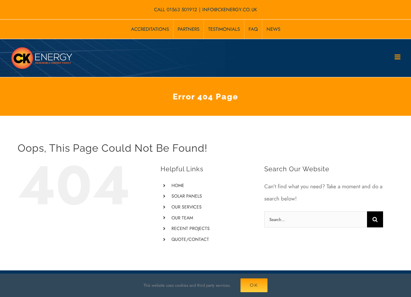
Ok (254, 285)
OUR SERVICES (186, 207)
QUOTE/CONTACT (190, 239)
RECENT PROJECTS (190, 228)
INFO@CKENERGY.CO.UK (229, 9)
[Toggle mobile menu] (398, 57)
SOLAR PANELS (186, 196)
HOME (177, 185)
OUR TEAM (182, 218)
